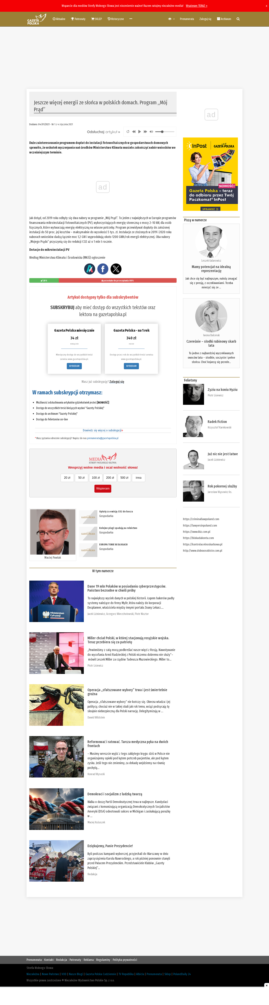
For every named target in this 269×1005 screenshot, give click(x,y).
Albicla (140, 974)
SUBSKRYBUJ (62, 307)
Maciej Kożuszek (96, 822)
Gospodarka (106, 516)
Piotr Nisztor (142, 614)
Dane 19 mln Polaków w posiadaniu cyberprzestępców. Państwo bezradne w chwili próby (126, 588)
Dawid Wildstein (96, 717)
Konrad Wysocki (96, 774)
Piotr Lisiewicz (95, 665)
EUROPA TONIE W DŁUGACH (113, 544)
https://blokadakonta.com (198, 538)
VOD (63, 974)
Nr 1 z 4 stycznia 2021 (62, 124)
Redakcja (92, 874)
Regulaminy (103, 960)
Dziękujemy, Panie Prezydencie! (110, 846)
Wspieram (102, 488)
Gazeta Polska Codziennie (100, 974)
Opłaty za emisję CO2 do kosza (116, 511)
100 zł (96, 477)
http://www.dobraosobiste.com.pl (202, 551)
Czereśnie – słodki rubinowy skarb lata (211, 343)
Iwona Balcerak (211, 335)
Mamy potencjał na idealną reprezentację (211, 269)
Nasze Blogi (76, 974)
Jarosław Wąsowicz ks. (220, 492)
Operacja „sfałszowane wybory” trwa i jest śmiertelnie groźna (127, 692)
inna (138, 477)
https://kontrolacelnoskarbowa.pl (202, 544)
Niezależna (33, 974)
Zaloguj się (205, 19)
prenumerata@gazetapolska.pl (102, 438)
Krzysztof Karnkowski (219, 427)
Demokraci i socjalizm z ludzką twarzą (114, 794)
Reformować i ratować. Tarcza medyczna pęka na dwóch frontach (127, 744)
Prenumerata (187, 19)
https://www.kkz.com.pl (196, 532)
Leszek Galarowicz (211, 260)
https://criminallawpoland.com (201, 519)
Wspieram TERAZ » (196, 6)
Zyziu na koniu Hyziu (223, 389)
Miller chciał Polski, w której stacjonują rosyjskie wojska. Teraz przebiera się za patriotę (128, 640)
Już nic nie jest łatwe (223, 454)
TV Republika (126, 974)
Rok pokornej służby (222, 486)
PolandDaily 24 (182, 974)
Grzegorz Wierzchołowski (120, 614)
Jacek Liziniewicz (96, 614)
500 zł (124, 477)
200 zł (110, 477)
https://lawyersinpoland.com (200, 525)
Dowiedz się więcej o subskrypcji (103, 430)
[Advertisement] (134, 57)
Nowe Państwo (50, 974)
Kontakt (49, 960)
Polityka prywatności (125, 960)
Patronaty (75, 960)
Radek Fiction (217, 421)
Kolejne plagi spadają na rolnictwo (118, 528)
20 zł (67, 477)
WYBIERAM (74, 366)
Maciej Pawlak (52, 558)
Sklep (167, 974)
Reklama (89, 960)
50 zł (81, 477)
